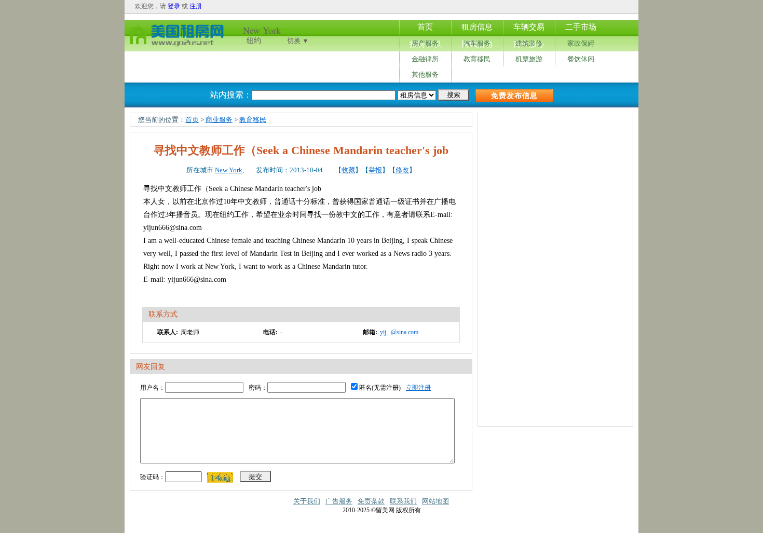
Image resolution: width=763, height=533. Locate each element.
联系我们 (403, 501)
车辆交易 (528, 27)
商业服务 (219, 120)
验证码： (152, 477)
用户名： (152, 387)
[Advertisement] (556, 268)
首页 (425, 27)
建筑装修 (528, 43)
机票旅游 (528, 59)
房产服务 (425, 43)
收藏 (348, 170)
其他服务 (425, 74)
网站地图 (435, 501)
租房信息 (477, 27)
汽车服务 (477, 43)
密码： (258, 387)
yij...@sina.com (399, 332)
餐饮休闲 (580, 59)
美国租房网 (176, 34)
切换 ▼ (298, 41)
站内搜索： (231, 94)
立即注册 (418, 387)
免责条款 (371, 501)
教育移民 (477, 59)
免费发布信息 (514, 96)
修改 (402, 170)
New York (228, 170)
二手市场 (580, 27)
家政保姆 (580, 43)
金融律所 (425, 59)
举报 (375, 170)
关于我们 (306, 501)
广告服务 (338, 501)
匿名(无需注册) (379, 387)
